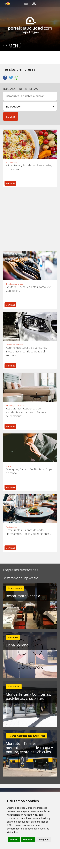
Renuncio (27, 839)
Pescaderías (44, 165)
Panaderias (12, 169)
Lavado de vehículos (34, 347)
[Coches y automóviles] (30, 326)
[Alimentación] (30, 144)
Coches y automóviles (15, 345)
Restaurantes (14, 408)
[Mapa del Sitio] (34, 3)
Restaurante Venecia (23, 595)
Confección (12, 290)
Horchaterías (13, 533)
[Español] (6, 4)
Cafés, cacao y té (41, 287)
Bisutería (11, 287)
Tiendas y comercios (14, 284)
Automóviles (13, 347)
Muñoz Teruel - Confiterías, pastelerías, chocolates (28, 696)
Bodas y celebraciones (36, 533)
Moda (8, 466)
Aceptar (14, 839)
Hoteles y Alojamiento (15, 406)
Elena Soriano (17, 645)
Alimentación (11, 162)
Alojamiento (28, 412)
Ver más (10, 183)
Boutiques (24, 287)
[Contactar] (26, 3)
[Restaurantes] (30, 508)
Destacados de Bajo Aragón (20, 578)
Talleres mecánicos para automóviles (26, 735)
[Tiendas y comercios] (30, 265)
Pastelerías (29, 165)
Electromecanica (15, 351)
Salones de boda (33, 530)
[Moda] (30, 447)
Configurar (43, 839)
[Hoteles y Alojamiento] (30, 387)
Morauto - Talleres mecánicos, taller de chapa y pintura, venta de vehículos (29, 747)
